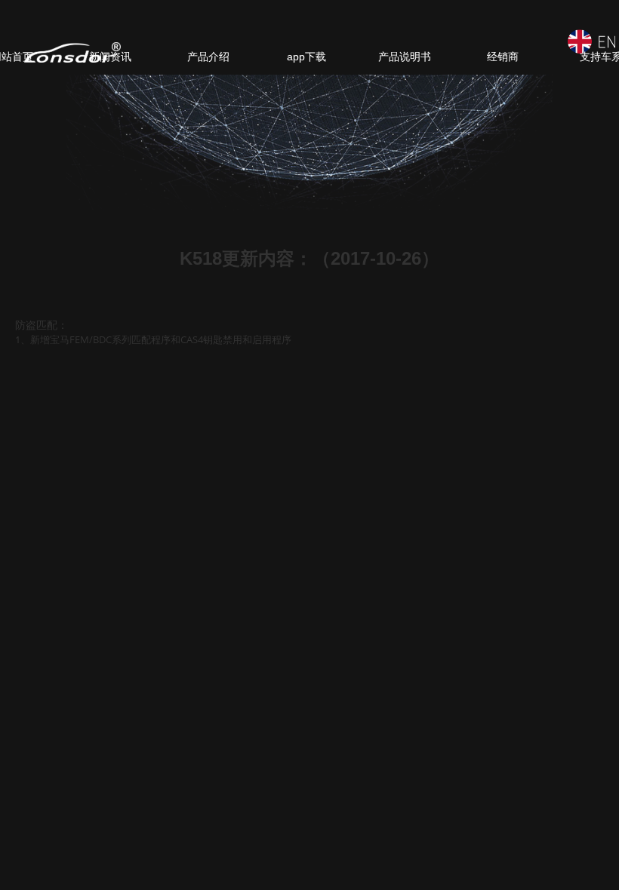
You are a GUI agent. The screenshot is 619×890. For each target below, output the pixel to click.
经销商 (503, 57)
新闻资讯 (110, 57)
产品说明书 (404, 57)
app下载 (306, 57)
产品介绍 (208, 57)
